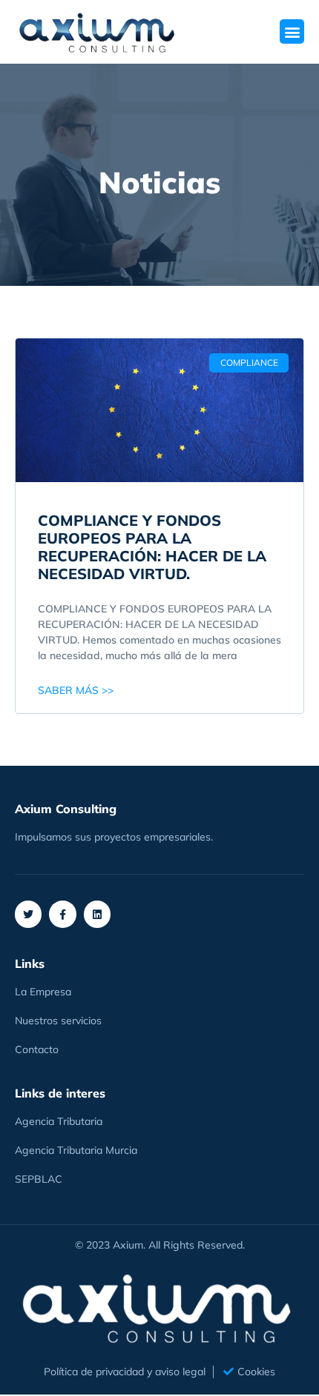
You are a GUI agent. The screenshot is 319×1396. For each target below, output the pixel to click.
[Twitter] (28, 914)
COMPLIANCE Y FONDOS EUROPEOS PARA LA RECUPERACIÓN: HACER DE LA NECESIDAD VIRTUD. (152, 547)
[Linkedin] (97, 914)
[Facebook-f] (62, 914)
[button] (292, 31)
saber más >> (76, 690)
